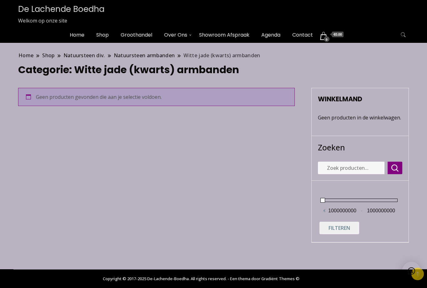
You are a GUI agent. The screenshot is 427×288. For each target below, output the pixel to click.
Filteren (339, 228)
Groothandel (136, 34)
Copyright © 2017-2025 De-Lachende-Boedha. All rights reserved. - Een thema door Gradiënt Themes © (201, 278)
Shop (102, 34)
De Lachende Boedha (61, 9)
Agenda (270, 34)
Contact (302, 34)
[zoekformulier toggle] (403, 35)
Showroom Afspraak (224, 34)
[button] (411, 271)
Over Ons (175, 34)
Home (77, 34)
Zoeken (331, 147)
